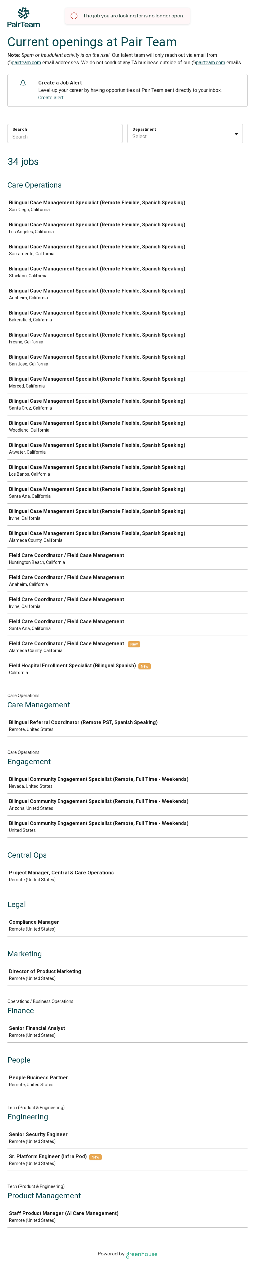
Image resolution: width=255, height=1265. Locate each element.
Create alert (50, 98)
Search (19, 129)
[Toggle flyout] (236, 134)
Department (144, 129)
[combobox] (133, 136)
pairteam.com (26, 63)
